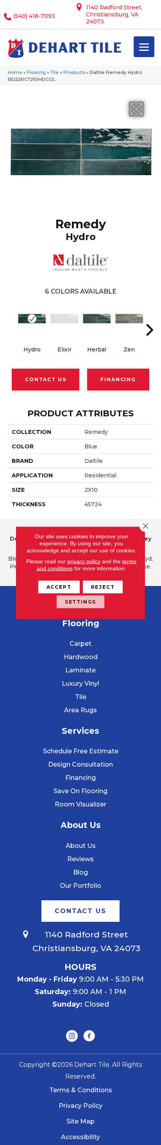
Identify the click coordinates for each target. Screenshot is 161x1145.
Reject (103, 587)
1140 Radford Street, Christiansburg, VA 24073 (114, 14)
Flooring (36, 72)
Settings (81, 601)
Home (15, 72)
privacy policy (83, 561)
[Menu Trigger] (144, 46)
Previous (12, 318)
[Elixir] (64, 318)
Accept (59, 587)
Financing (118, 379)
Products (74, 72)
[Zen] (129, 318)
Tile (54, 72)
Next (149, 318)
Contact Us (45, 379)
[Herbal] (96, 318)
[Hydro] (32, 318)
